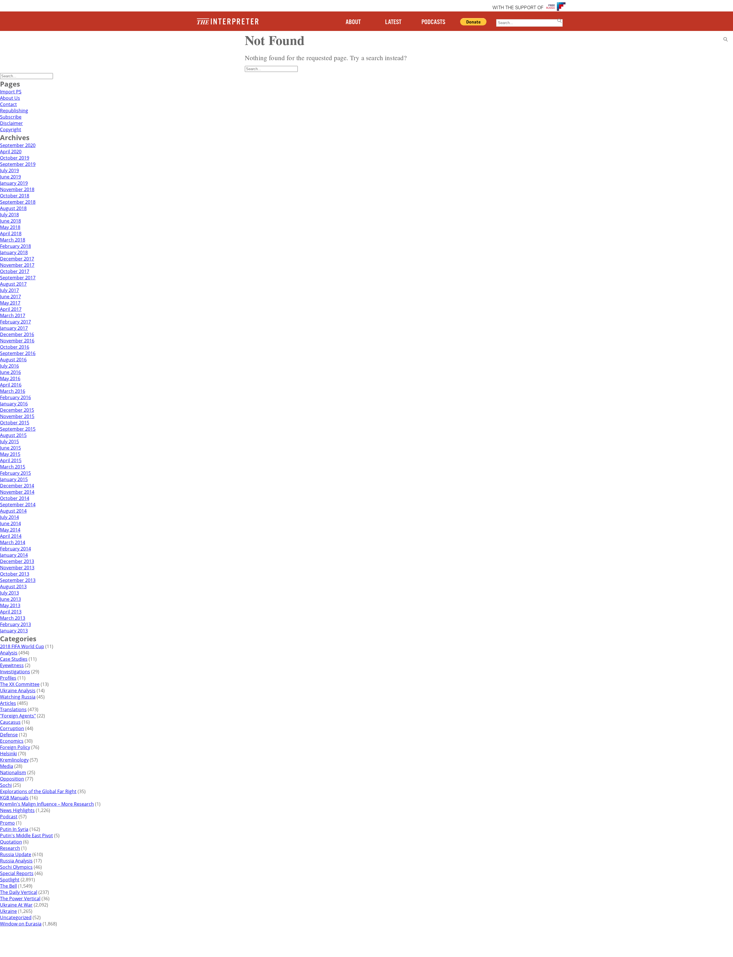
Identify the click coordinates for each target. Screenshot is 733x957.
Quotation (11, 842)
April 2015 (10, 460)
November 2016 (17, 341)
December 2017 (17, 259)
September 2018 (18, 202)
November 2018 (17, 189)
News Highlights (17, 810)
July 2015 (9, 441)
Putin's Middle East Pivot (26, 835)
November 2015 (17, 416)
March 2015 (12, 467)
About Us (10, 98)
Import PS (10, 92)
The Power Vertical (20, 898)
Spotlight (9, 879)
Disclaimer (11, 123)
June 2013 (10, 599)
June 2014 (10, 523)
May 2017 (10, 303)
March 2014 (12, 542)
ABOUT (353, 22)
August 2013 (13, 586)
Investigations (15, 671)
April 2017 (10, 309)
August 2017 (13, 284)
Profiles (8, 678)
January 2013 (14, 630)
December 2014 (17, 486)
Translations (13, 709)
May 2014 (10, 530)
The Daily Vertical (18, 892)
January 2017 (14, 328)
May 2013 (10, 605)
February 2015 (15, 473)
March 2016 (12, 391)
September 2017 (18, 277)
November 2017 (17, 265)
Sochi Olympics (16, 867)
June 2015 (10, 448)
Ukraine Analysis (18, 690)
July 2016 (9, 366)
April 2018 (10, 233)
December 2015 (17, 410)
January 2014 (14, 555)
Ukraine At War (16, 905)
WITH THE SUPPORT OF (517, 8)
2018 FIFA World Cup (22, 646)
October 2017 (14, 271)
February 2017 (15, 322)
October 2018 (14, 196)
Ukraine (8, 911)
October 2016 (14, 347)
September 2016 (18, 353)
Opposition (12, 779)
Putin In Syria (14, 829)
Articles (8, 703)
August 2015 (13, 435)
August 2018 (13, 208)
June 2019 (10, 177)
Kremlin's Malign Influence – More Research (47, 804)
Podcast (8, 816)
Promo (7, 823)
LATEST (393, 22)
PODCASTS (433, 22)
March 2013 (12, 618)
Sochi (6, 785)
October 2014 (14, 498)
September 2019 (18, 164)
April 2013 (10, 612)
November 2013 (17, 567)
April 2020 (10, 151)
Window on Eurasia (21, 924)
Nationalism (13, 772)
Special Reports (17, 873)
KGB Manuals (14, 798)
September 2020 (18, 145)
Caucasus (10, 722)
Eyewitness (12, 665)
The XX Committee (20, 684)
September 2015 (18, 429)
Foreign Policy (15, 747)
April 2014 (10, 536)
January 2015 (14, 479)
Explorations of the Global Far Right (38, 791)
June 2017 (10, 296)
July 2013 (9, 593)
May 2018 (10, 227)
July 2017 (9, 290)
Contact (8, 104)
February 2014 (15, 549)
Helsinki (8, 753)
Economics (11, 741)
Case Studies (13, 659)
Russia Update (15, 854)
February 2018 (15, 246)
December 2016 (17, 334)
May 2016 (10, 378)
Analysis (8, 653)
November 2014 (17, 492)
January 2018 (14, 252)
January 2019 (14, 183)
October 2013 (14, 574)
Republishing (14, 110)
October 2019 (14, 158)
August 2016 (13, 359)
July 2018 (9, 214)
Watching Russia (18, 697)
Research (10, 848)
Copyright (10, 129)
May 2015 (10, 454)
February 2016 (15, 397)
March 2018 (12, 240)
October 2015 (14, 422)
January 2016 (14, 404)
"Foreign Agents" (18, 716)
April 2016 (10, 385)
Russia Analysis (16, 861)
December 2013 (17, 561)
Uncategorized (15, 917)
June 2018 (10, 221)
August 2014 (13, 511)
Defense (9, 735)
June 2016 (10, 372)
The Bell (8, 886)
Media (6, 766)
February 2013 (15, 624)
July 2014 (9, 517)
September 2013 (18, 580)
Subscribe (10, 117)
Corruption (12, 728)
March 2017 (12, 315)
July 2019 (9, 170)
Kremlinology (14, 760)
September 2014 (18, 504)
